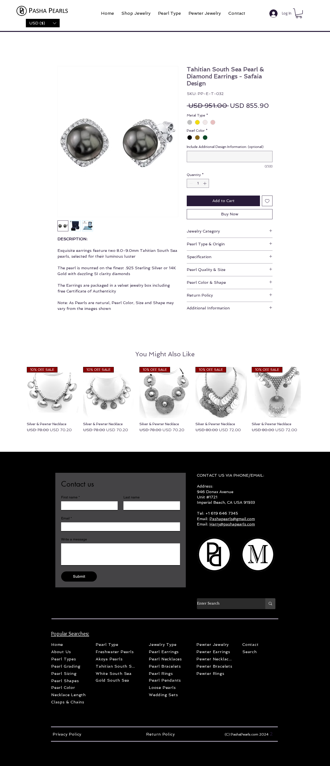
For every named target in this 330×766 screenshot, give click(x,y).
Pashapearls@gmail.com (232, 519)
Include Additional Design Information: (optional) (225, 147)
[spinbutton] (198, 183)
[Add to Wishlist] (267, 201)
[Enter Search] (270, 603)
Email (66, 518)
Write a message (74, 539)
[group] (165, 400)
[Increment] (205, 183)
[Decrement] (190, 183)
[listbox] (43, 23)
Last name (131, 497)
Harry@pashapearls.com (232, 524)
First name (70, 497)
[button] (43, 23)
